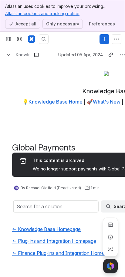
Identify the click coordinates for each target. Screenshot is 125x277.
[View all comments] (110, 225)
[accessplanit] (31, 39)
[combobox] (17, 206)
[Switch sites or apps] (19, 39)
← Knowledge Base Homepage (46, 229)
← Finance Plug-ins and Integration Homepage (63, 253)
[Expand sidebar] (8, 39)
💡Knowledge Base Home (52, 102)
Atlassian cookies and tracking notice (42, 13)
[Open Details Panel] (110, 237)
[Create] (104, 39)
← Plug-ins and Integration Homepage (54, 241)
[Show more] (116, 39)
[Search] (44, 39)
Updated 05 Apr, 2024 (80, 54)
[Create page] (110, 249)
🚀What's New (103, 102)
